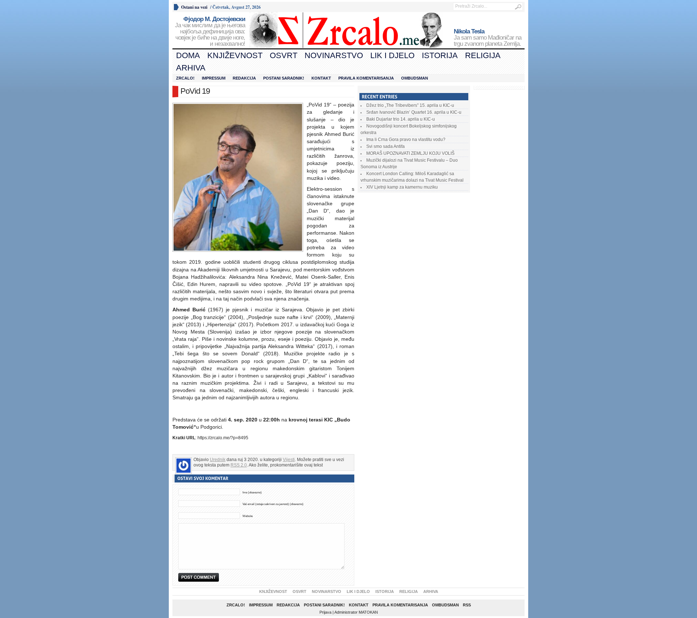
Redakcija (244, 78)
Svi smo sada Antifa (385, 146)
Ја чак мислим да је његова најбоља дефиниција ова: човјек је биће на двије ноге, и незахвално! (210, 31)
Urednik (217, 459)
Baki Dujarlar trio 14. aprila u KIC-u (400, 119)
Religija (483, 55)
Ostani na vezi (194, 7)
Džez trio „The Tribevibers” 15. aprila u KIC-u (410, 105)
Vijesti (289, 459)
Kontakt (321, 78)
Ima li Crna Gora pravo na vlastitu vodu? (405, 139)
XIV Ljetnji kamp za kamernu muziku (402, 187)
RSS (467, 605)
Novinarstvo (334, 55)
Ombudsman (414, 78)
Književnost (234, 55)
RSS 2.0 (239, 465)
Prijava (325, 612)
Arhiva (190, 67)
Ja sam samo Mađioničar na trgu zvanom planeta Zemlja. (487, 37)
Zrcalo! (185, 78)
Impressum (213, 78)
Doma (188, 55)
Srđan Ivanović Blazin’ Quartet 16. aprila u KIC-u (413, 112)
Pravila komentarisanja (366, 78)
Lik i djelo (392, 55)
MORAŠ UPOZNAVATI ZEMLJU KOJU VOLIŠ (410, 153)
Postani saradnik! (283, 78)
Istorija (440, 55)
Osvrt (283, 55)
